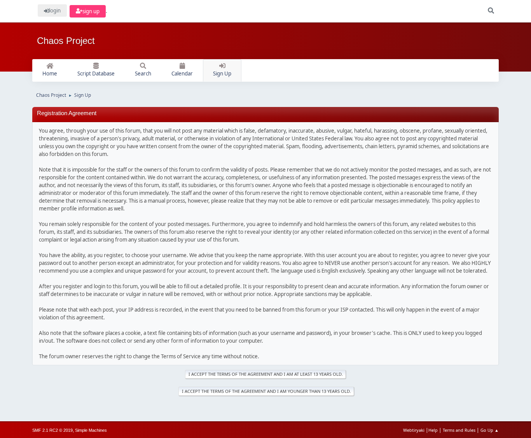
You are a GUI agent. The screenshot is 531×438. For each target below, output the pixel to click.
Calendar (182, 73)
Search (143, 73)
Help (433, 430)
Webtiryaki (413, 430)
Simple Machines (91, 430)
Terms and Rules (459, 430)
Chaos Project (66, 40)
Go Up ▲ (489, 430)
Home (49, 73)
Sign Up (222, 73)
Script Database (96, 73)
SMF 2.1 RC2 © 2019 (52, 430)
